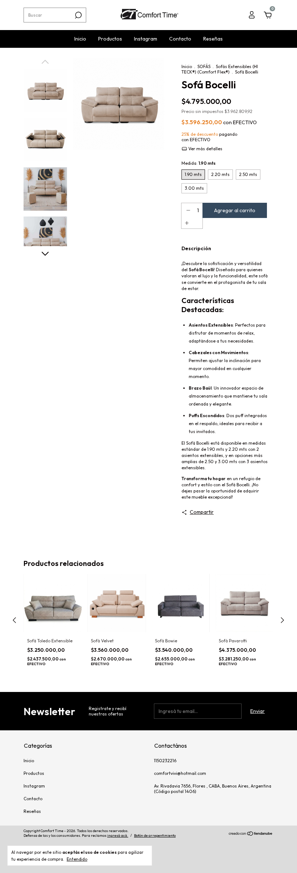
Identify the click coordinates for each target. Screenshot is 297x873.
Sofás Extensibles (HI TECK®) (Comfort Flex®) (219, 69)
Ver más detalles (204, 148)
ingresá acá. (117, 835)
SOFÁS (203, 66)
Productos (110, 38)
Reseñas (213, 38)
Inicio (80, 38)
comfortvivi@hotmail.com (180, 773)
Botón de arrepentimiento (155, 835)
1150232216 (165, 760)
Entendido (77, 859)
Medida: (198, 163)
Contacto (180, 38)
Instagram (145, 38)
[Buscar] (77, 15)
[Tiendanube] (250, 834)
